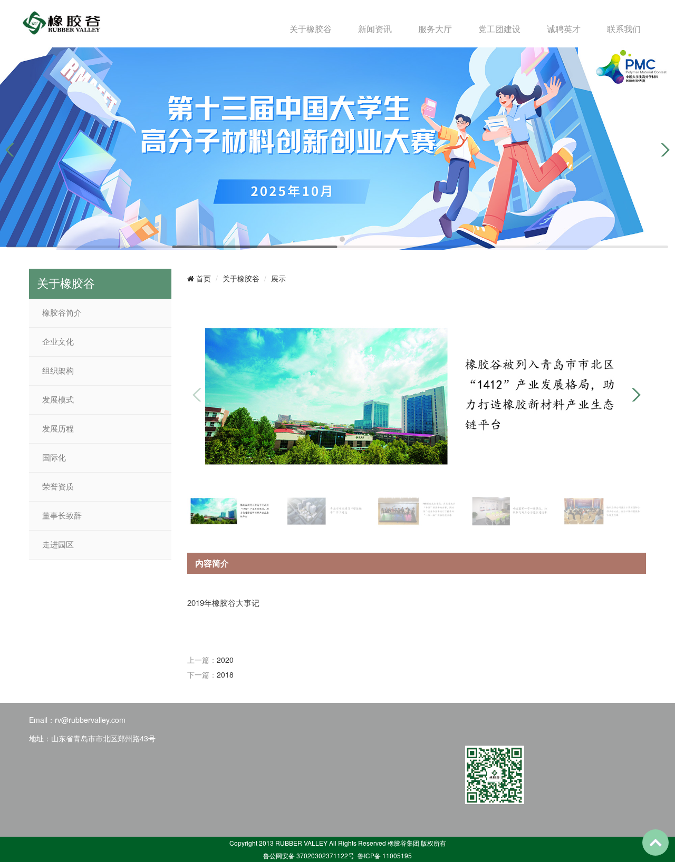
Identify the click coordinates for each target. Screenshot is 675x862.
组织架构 (58, 371)
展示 (278, 278)
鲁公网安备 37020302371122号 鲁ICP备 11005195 (337, 855)
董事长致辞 (62, 516)
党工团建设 (499, 29)
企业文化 (58, 342)
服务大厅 (435, 29)
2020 (225, 659)
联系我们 (624, 29)
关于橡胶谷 (311, 29)
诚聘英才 (564, 29)
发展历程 (58, 429)
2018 (225, 674)
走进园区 (58, 545)
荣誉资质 (58, 487)
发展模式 (58, 400)
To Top (655, 842)
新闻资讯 (375, 29)
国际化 (54, 458)
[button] (332, 239)
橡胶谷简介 (62, 313)
